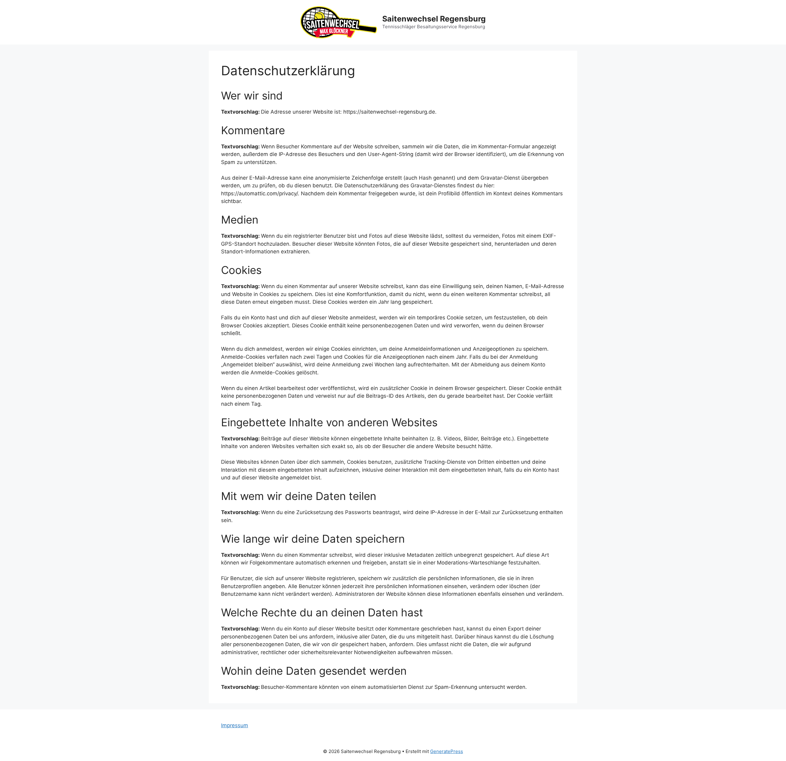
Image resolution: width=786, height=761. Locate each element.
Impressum (234, 725)
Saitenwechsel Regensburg (434, 18)
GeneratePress (446, 751)
